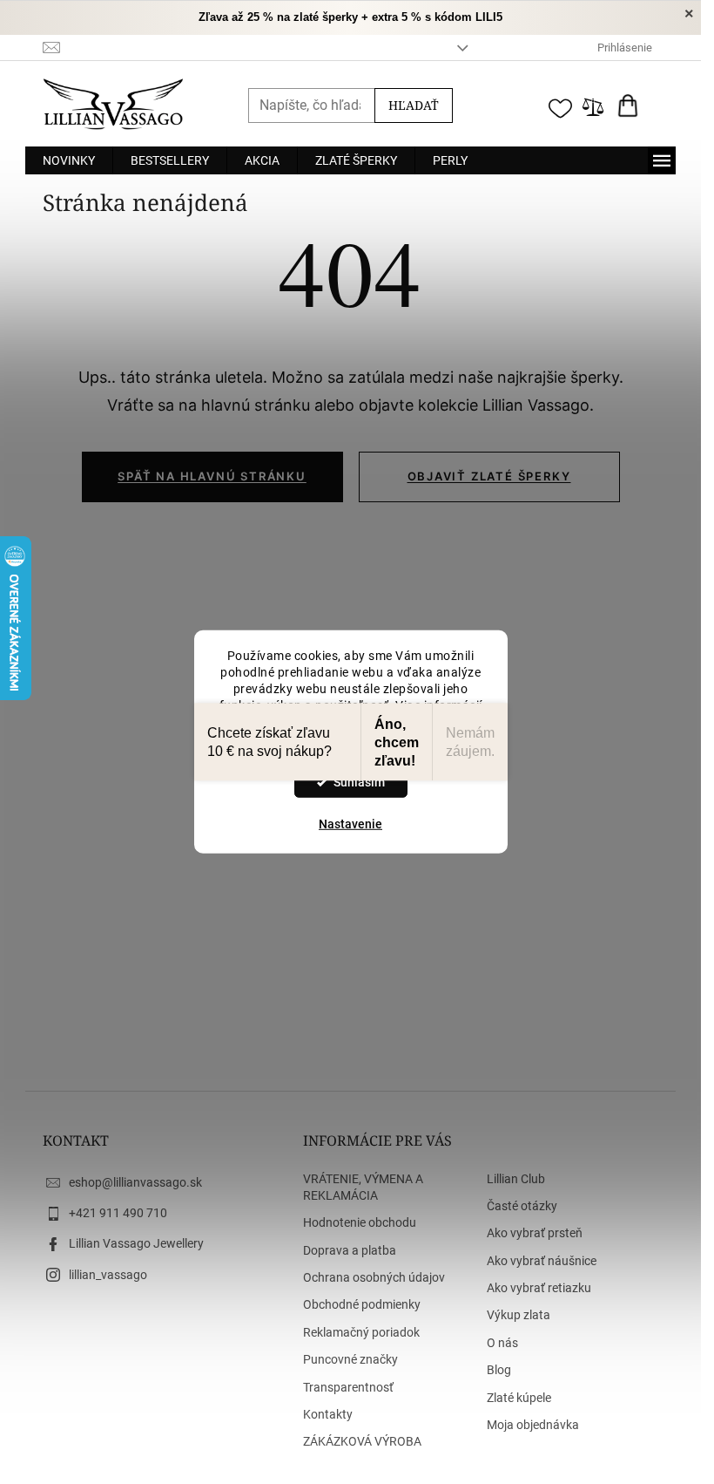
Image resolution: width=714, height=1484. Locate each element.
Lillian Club (516, 1179)
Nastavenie (350, 824)
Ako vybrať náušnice (541, 1261)
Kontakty (328, 1414)
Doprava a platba (349, 1250)
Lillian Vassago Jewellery (136, 1243)
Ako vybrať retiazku (539, 1288)
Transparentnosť (348, 1387)
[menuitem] (68, 160)
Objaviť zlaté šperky (489, 476)
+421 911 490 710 (118, 1213)
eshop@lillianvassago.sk (135, 1182)
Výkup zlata (518, 1315)
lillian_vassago (108, 1275)
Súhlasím (359, 782)
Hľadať (413, 105)
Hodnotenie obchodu (359, 1222)
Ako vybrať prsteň (535, 1233)
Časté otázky (522, 1206)
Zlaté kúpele (519, 1398)
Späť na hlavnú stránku (212, 476)
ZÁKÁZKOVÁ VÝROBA (362, 1441)
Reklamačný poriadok (361, 1332)
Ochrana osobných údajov (374, 1277)
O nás (502, 1343)
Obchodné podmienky (362, 1304)
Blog (499, 1370)
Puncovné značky (350, 1359)
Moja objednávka (533, 1425)
